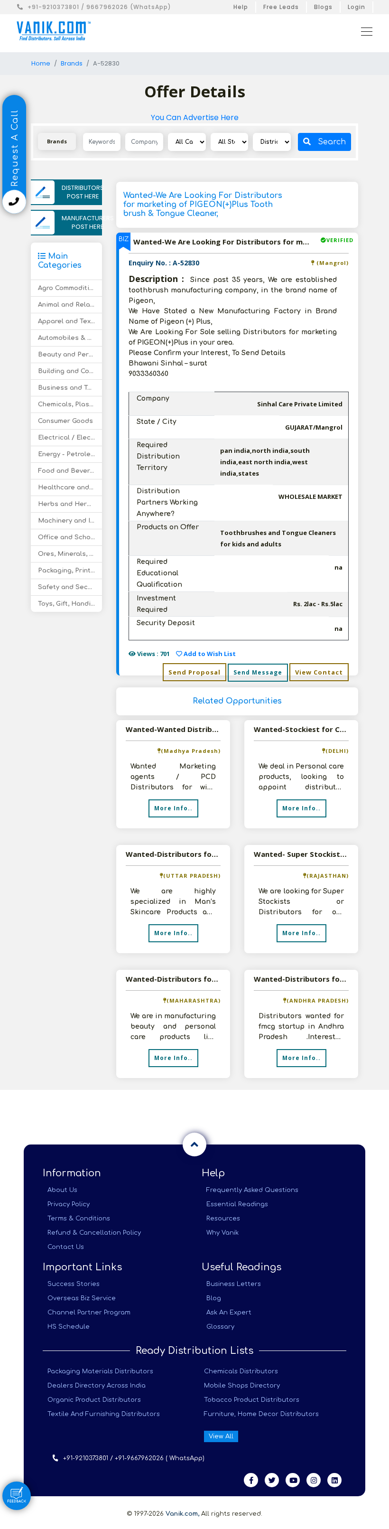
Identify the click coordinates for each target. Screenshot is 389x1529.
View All (221, 1436)
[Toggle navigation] (363, 31)
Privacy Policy (68, 1204)
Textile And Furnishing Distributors (103, 1414)
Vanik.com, (182, 1513)
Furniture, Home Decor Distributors (261, 1414)
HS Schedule (68, 1326)
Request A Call (14, 149)
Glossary (220, 1326)
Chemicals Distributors (241, 1371)
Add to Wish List (209, 653)
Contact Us (65, 1247)
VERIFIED (339, 240)
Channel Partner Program (88, 1312)
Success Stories (73, 1284)
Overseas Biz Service (81, 1298)
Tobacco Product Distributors (251, 1400)
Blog (213, 1298)
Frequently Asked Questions (252, 1190)
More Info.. (173, 808)
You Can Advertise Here (195, 117)
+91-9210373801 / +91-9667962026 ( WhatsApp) (133, 1458)
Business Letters (233, 1284)
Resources (223, 1218)
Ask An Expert (228, 1312)
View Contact (319, 672)
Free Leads (281, 7)
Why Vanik (222, 1232)
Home (40, 63)
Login (356, 7)
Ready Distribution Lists (194, 1350)
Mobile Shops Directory (242, 1385)
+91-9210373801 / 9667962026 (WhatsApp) (99, 7)
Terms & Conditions (78, 1218)
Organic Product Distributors (94, 1400)
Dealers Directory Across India (96, 1385)
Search (332, 142)
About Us (62, 1190)
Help (240, 7)
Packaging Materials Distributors (100, 1371)
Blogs (323, 7)
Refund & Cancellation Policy (94, 1232)
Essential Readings (237, 1204)
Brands (72, 63)
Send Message (257, 672)
